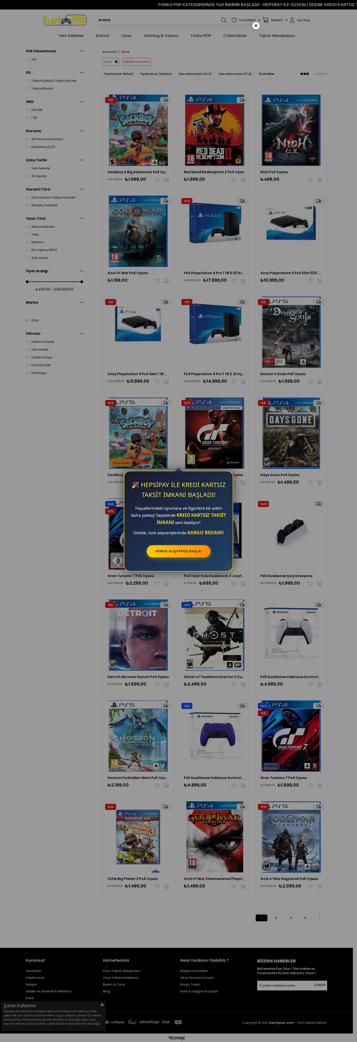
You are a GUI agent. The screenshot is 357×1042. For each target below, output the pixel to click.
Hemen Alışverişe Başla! (178, 551)
